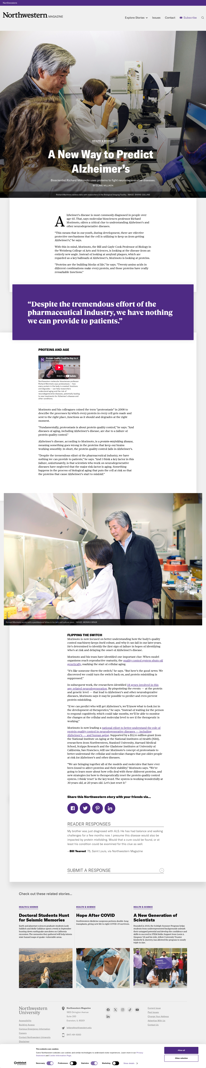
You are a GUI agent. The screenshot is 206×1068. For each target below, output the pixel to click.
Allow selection (181, 1058)
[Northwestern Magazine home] (33, 15)
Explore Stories (135, 17)
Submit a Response (89, 870)
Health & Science (103, 141)
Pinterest (97, 808)
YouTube (137, 1010)
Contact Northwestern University (35, 1037)
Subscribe (190, 17)
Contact (170, 17)
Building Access (27, 1024)
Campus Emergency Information (34, 1029)
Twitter (85, 808)
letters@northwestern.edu (79, 1027)
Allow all (181, 1050)
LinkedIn (110, 808)
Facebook (72, 808)
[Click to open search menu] (202, 17)
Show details (129, 1063)
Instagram (123, 1010)
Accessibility (25, 1020)
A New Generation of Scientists (155, 918)
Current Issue (154, 1008)
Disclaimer (24, 1041)
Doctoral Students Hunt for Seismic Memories (44, 918)
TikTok (130, 1010)
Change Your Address (158, 1016)
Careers (23, 1033)
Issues (156, 17)
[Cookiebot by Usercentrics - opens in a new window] (20, 1063)
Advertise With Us (156, 1020)
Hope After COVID (95, 915)
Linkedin (108, 1016)
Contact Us (153, 1024)
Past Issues (153, 1012)
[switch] (73, 1063)
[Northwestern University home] (10, 3)
